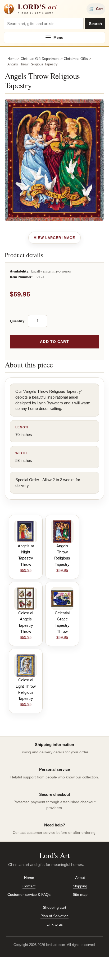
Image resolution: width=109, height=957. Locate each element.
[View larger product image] (54, 238)
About (80, 877)
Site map (80, 894)
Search (95, 23)
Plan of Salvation (54, 916)
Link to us (55, 924)
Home (11, 59)
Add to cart (54, 341)
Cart (96, 9)
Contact (28, 886)
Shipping (80, 886)
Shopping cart (54, 907)
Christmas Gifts (76, 59)
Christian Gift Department (40, 59)
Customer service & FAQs (29, 894)
